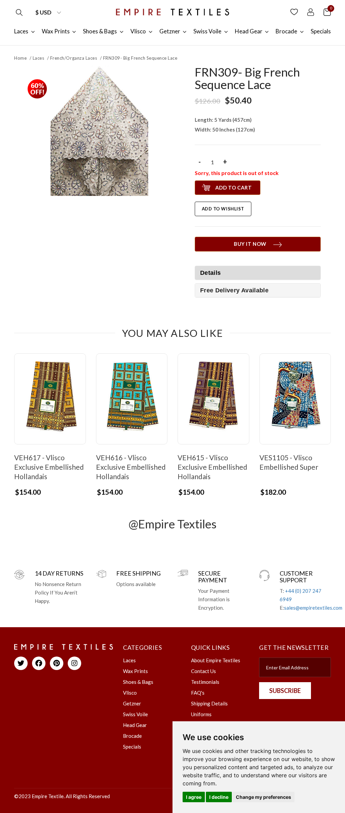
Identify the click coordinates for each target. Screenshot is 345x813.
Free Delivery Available (234, 290)
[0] (327, 11)
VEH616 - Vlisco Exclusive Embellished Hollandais (131, 467)
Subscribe (285, 690)
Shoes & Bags (138, 682)
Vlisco (130, 693)
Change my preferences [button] (263, 797)
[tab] (258, 290)
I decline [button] (218, 797)
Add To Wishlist (223, 208)
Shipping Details (209, 703)
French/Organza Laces (73, 58)
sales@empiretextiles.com (313, 608)
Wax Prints (135, 671)
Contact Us (203, 671)
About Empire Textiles (215, 660)
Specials (132, 747)
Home (20, 58)
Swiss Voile (135, 714)
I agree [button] (193, 797)
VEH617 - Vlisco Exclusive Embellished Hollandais (49, 467)
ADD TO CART (233, 187)
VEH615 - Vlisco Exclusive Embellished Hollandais (212, 467)
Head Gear (135, 725)
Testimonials (205, 682)
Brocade (132, 736)
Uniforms (201, 714)
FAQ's (198, 693)
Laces (38, 58)
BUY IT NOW (250, 244)
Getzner (132, 703)
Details (210, 272)
